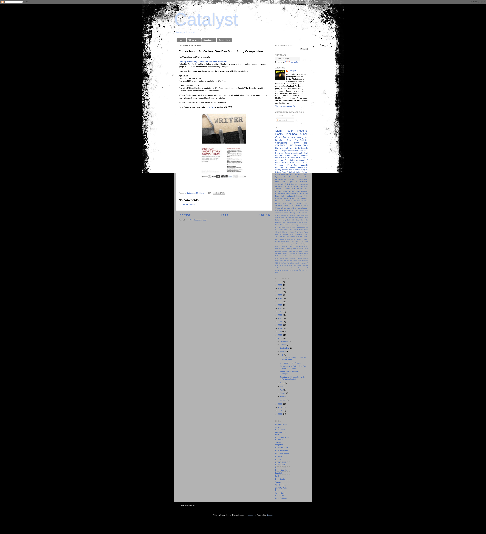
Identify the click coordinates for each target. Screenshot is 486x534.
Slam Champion (294, 203)
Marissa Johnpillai (301, 170)
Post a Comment (188, 205)
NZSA (301, 241)
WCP (306, 206)
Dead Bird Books (282, 454)
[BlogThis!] (216, 193)
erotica (277, 268)
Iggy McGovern (294, 234)
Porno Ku (291, 251)
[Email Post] (209, 193)
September (284, 348)
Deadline (278, 155)
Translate (294, 62)
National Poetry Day (287, 179)
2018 (280, 308)
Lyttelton (300, 167)
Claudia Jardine (288, 191)
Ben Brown (279, 153)
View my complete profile (285, 106)
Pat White (289, 246)
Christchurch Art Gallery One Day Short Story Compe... (293, 367)
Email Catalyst (281, 424)
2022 (280, 295)
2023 (280, 292)
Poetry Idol (300, 143)
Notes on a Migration (288, 244)
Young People (283, 265)
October (283, 345)
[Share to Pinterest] (223, 193)
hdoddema (251, 515)
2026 (280, 282)
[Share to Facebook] (221, 193)
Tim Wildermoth (301, 182)
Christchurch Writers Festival (296, 153)
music (295, 268)
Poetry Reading (297, 130)
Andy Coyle (295, 148)
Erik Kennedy (286, 177)
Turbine (278, 482)
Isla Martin (300, 194)
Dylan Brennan (284, 225)
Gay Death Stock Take (283, 229)
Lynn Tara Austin (292, 241)
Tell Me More (193, 40)
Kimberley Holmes (302, 239)
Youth (290, 265)
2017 (280, 312)
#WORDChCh (281, 145)
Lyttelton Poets (302, 196)
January (283, 400)
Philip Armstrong (286, 248)
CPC (301, 189)
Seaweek (285, 258)
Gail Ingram (304, 227)
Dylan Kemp (294, 225)
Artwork (277, 217)
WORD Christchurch (291, 163)
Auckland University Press (289, 217)
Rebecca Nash (287, 253)
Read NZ (278, 460)
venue (296, 270)
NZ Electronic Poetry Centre (280, 464)
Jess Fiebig (285, 236)
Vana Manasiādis (288, 263)
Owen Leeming (280, 246)
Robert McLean (298, 253)
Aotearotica (304, 215)
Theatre (295, 260)
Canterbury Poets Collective (286, 160)
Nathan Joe (294, 198)
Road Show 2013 (300, 151)
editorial (305, 265)
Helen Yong (294, 232)
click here (211, 107)
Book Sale (290, 220)
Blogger (270, 515)
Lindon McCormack (288, 196)
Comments (283, 120)
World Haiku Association (280, 494)
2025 (280, 285)
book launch (300, 134)
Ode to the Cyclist (302, 244)
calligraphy (288, 208)
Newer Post (184, 214)
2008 (280, 404)
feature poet (283, 268)
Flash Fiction (291, 155)
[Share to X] (219, 193)
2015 (280, 318)
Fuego (292, 167)
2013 (280, 325)
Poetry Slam (283, 134)
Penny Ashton (298, 246)
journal (277, 174)
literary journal (297, 208)
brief (277, 476)
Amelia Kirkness (302, 213)
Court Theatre (286, 222)
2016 (280, 315)
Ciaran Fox (292, 140)
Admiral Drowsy (289, 213)
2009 (280, 338)
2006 (280, 411)
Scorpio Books (288, 170)
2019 (280, 305)
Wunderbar (279, 186)
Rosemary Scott (297, 256)
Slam (278, 130)
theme (287, 186)
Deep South (280, 479)
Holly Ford (278, 234)
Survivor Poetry (282, 148)
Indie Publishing (295, 137)
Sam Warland (303, 172)
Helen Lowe (285, 232)
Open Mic (281, 137)
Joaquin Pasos (294, 236)
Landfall (278, 473)
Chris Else (299, 220)
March (283, 393)
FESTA (277, 227)
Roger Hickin (295, 201)
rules (298, 268)
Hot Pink (285, 234)
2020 (280, 302)
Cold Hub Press (282, 167)
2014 (280, 322)
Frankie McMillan (301, 191)
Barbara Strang (280, 220)
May (282, 386)
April (282, 390)
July (282, 355)
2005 (280, 414)
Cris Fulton (298, 174)
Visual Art (298, 263)
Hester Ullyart (303, 232)
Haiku (293, 177)
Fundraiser (279, 194)
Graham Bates (298, 229)
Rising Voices (285, 201)
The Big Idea (280, 485)
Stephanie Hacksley (295, 258)
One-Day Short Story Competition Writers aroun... (293, 358)
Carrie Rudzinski (300, 165)
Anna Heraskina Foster (292, 215)
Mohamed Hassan (282, 198)
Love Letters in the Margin (290, 363)
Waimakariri (279, 208)
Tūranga (299, 206)
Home (181, 40)
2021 (280, 298)
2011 (280, 332)
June (282, 383)
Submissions (208, 40)
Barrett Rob (294, 189)
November (284, 341)
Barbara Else (303, 217)
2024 (280, 288)
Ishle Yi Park (303, 234)
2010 (280, 335)
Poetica (284, 251)
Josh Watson (279, 239)
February (284, 396)
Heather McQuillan (289, 194)
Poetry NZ (279, 457)
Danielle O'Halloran (297, 222)
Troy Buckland (303, 260)
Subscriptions (224, 40)
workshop (294, 186)
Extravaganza (303, 225)
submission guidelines (286, 270)
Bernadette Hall (287, 174)
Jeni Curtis (278, 236)
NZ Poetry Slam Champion (296, 158)
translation (287, 210)
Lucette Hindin (280, 241)
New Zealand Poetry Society (281, 469)
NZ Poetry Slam (299, 145)
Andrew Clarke (280, 215)
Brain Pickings (281, 498)
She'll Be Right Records (281, 489)
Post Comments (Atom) (198, 220)
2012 (280, 328)
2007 (280, 407)
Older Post (264, 214)
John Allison (300, 177)
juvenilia (290, 268)
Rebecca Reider (281, 172)
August (283, 351)
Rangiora (299, 251)
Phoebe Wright (298, 248)
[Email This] (214, 193)
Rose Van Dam (285, 256)
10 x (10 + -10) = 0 (298, 210)
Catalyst (206, 19)
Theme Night (287, 182)
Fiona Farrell (296, 227)
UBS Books (279, 263)
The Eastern (288, 260)
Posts (280, 116)
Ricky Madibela (292, 172)
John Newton (303, 236)
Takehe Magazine (279, 444)
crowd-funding (297, 265)
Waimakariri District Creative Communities (291, 184)
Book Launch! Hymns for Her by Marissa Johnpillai (292, 378)
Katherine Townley (290, 239)
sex (302, 268)
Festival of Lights (285, 227)
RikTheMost (299, 179)
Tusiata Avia (289, 206)
